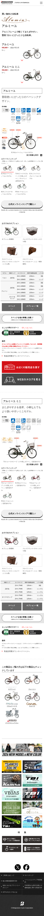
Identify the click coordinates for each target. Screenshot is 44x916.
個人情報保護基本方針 (10, 881)
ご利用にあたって (8, 875)
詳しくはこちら (27, 328)
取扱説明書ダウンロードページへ (17, 356)
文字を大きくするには (10, 892)
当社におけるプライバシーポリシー (11, 886)
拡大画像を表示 (33, 155)
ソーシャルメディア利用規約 (33, 881)
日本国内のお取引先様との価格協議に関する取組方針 (33, 886)
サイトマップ (29, 875)
